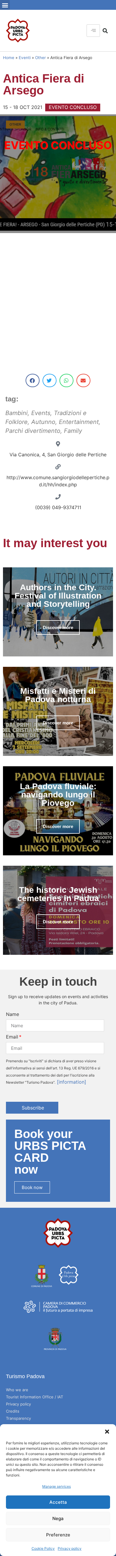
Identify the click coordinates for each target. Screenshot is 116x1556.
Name (12, 1014)
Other (40, 57)
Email (12, 1036)
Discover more (58, 627)
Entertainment (79, 421)
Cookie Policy (43, 1548)
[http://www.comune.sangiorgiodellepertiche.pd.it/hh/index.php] (58, 466)
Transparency (18, 1418)
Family (73, 430)
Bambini (16, 413)
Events (40, 413)
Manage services (56, 1486)
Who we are (17, 1389)
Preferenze (58, 1535)
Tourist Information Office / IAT (34, 1396)
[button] (107, 1432)
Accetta (58, 1502)
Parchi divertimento (32, 430)
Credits (12, 1411)
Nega (58, 1518)
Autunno (43, 421)
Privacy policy (69, 1548)
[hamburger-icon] (93, 30)
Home (8, 57)
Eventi (25, 57)
